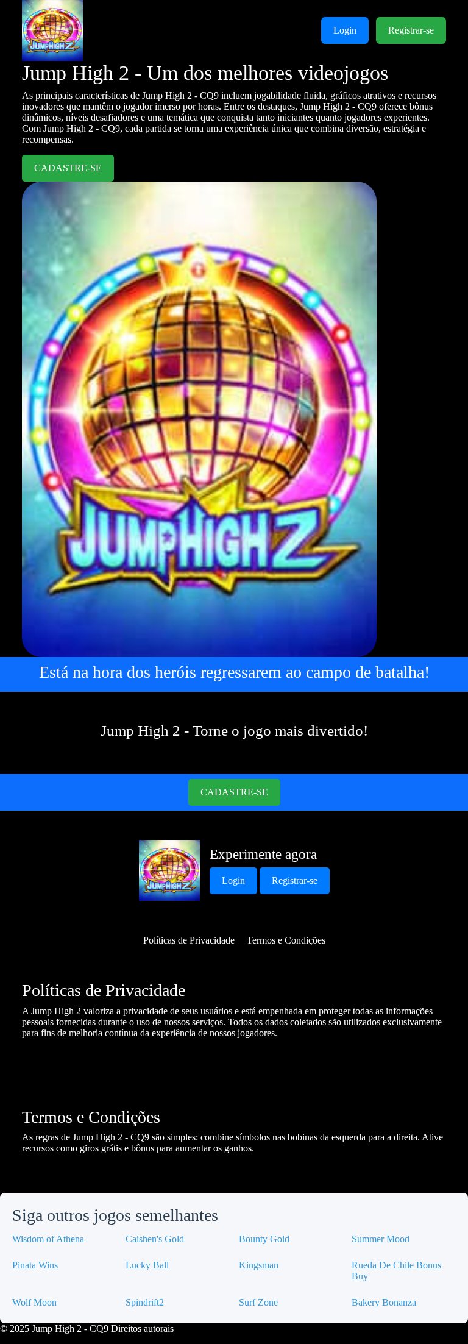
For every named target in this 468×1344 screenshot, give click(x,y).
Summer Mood (381, 1239)
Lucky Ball (147, 1265)
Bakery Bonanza (384, 1302)
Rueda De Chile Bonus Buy (396, 1270)
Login (344, 30)
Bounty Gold (264, 1239)
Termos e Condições (286, 940)
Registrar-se (411, 30)
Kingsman (258, 1265)
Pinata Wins (35, 1265)
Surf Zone (258, 1302)
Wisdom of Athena (48, 1239)
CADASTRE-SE (68, 168)
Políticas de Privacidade (189, 940)
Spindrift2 (145, 1302)
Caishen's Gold (155, 1239)
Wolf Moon (34, 1302)
